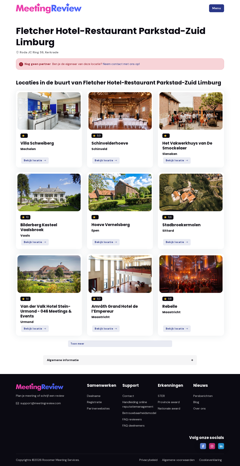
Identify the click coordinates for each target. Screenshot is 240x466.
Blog (196, 402)
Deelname (93, 396)
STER (161, 396)
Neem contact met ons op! (121, 64)
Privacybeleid (148, 460)
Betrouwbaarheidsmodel (139, 413)
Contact (128, 396)
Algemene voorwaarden (178, 460)
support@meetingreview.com (40, 403)
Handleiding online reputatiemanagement (137, 404)
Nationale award (169, 408)
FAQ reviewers (132, 419)
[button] (216, 8)
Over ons (199, 408)
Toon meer (77, 343)
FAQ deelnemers (133, 426)
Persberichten (203, 396)
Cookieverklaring (210, 460)
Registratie (94, 402)
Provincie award (169, 402)
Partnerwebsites (98, 408)
